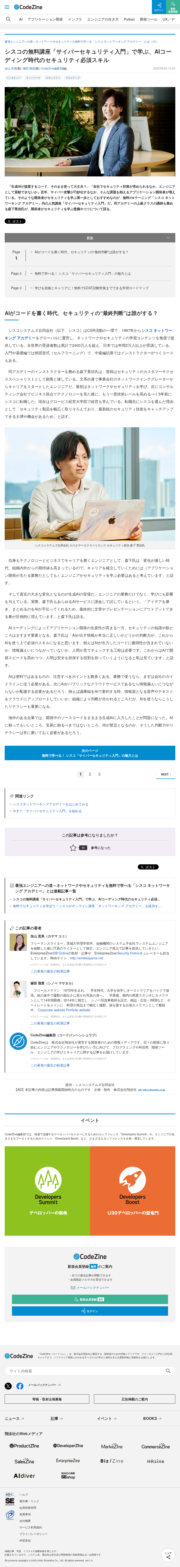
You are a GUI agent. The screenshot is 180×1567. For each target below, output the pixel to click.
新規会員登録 (91, 1299)
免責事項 (25, 1514)
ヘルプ (23, 1494)
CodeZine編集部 (51, 68)
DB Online (60, 953)
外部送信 (25, 1540)
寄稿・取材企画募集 (47, 1399)
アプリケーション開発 (45, 19)
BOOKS (150, 1418)
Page (16, 273)
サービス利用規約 (30, 1527)
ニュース (12, 1418)
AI (20, 19)
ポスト (16, 221)
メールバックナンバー (92, 1287)
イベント (104, 1418)
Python (129, 19)
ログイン (92, 1311)
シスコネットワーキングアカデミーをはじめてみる (50, 804)
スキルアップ (73, 77)
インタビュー (14, 77)
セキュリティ (53, 77)
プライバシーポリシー (33, 1534)
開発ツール (149, 19)
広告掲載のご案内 (135, 1399)
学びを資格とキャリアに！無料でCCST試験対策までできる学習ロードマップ (92, 287)
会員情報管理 (27, 1507)
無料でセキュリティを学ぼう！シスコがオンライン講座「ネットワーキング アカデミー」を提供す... (87, 905)
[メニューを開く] (7, 7)
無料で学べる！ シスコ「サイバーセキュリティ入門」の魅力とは (83, 273)
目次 (90, 237)
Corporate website (51, 1010)
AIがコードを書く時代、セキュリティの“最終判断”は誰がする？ (82, 251)
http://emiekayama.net (86, 958)
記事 (54, 1418)
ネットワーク (33, 77)
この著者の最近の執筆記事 (50, 971)
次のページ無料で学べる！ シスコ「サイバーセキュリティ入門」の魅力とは (90, 753)
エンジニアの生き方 (103, 19)
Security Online (128, 953)
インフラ (75, 19)
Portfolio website (78, 1010)
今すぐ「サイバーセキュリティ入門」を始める (47, 810)
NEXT (165, 774)
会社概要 (25, 1521)
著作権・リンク (29, 1501)
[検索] (8, 19)
